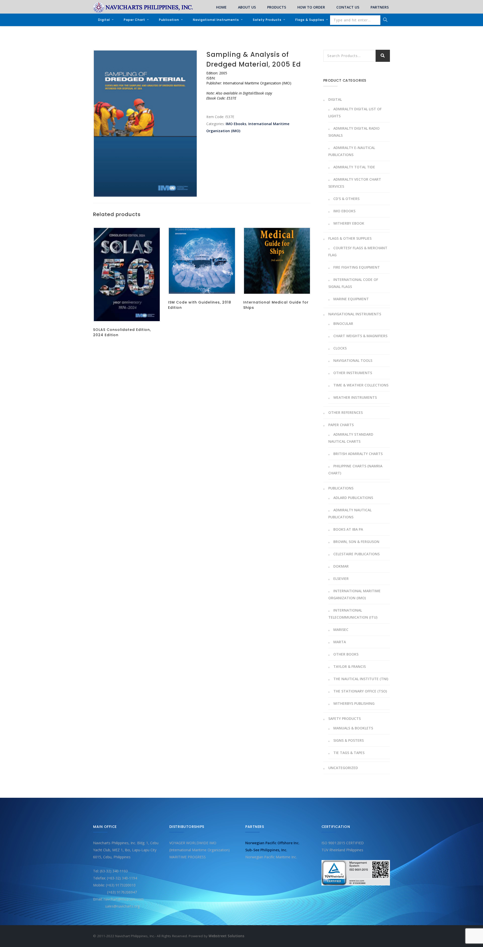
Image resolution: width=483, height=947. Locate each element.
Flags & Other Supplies (350, 238)
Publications (340, 488)
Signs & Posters (348, 740)
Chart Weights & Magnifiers (360, 335)
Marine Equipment (351, 298)
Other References (345, 412)
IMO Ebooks (236, 123)
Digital (104, 20)
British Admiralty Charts (358, 453)
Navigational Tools (352, 360)
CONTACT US (347, 7)
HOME (221, 7)
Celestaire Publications (356, 554)
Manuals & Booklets (353, 728)
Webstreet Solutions (226, 936)
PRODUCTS (276, 7)
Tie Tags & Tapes (349, 752)
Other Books (345, 654)
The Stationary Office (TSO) (360, 691)
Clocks (340, 348)
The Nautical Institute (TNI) (360, 678)
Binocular (343, 323)
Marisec (340, 629)
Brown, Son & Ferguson (356, 541)
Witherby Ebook (348, 223)
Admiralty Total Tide (354, 167)
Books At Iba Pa (348, 529)
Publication (169, 20)
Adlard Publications (353, 497)
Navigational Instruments (216, 20)
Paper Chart (134, 20)
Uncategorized (343, 767)
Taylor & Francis (349, 666)
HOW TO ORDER (311, 7)
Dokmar (341, 566)
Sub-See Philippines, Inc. (266, 850)
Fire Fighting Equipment (356, 267)
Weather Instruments (355, 397)
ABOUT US (247, 7)
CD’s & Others (346, 198)
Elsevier (341, 578)
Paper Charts (341, 424)
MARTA (339, 641)
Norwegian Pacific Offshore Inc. (272, 842)
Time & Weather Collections (360, 385)
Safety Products (267, 20)
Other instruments (352, 372)
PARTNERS (380, 7)
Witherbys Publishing (354, 703)
